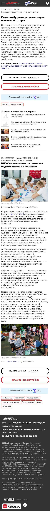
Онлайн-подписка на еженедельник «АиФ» (23, 429)
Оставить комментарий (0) (25, 86)
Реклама (6, 423)
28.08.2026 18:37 (7, 158)
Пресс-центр (39, 423)
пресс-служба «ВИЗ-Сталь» (12, 203)
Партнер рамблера (21, 499)
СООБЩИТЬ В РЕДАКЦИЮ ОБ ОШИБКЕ (19, 436)
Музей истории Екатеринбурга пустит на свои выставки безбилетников (28, 130)
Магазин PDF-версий (12, 426)
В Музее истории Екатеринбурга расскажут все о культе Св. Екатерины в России (28, 138)
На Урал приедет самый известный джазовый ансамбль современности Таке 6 (24, 65)
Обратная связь (10, 433)
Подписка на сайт (21, 423)
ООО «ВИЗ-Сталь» (14, 362)
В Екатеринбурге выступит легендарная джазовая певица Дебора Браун (25, 145)
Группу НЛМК (17, 214)
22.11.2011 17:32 (6, 10)
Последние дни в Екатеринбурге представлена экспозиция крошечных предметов (28, 123)
